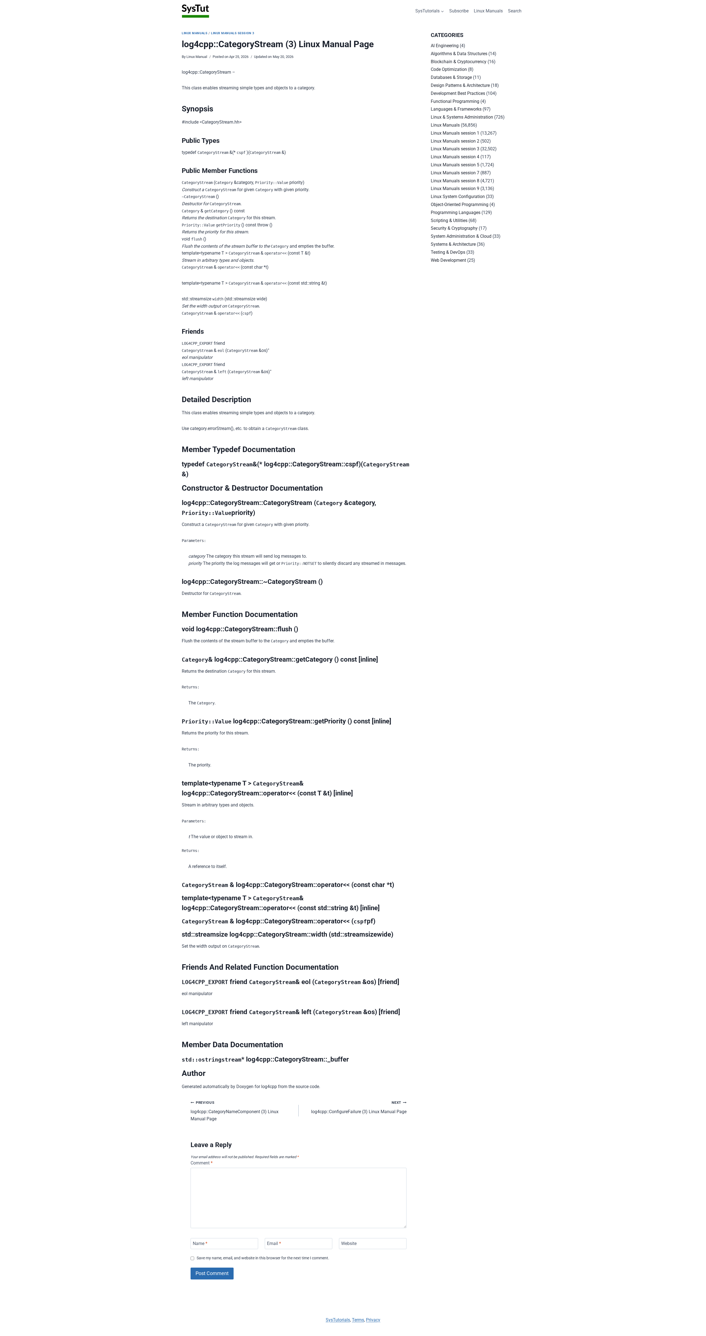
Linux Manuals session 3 (232, 33)
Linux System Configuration (458, 196)
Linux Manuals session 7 (455, 172)
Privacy (373, 1319)
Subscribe (459, 11)
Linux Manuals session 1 (455, 133)
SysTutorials (338, 1319)
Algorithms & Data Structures (459, 53)
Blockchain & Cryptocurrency (458, 61)
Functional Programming (455, 101)
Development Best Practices (458, 93)
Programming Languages (455, 212)
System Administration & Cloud (461, 236)
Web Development (448, 260)
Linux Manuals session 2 (455, 141)
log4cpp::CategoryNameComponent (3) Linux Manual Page (235, 1110)
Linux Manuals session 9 (455, 188)
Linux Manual (196, 57)
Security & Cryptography (454, 228)
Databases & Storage (451, 77)
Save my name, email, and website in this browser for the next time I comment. (263, 1258)
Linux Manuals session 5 (455, 164)
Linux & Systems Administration (462, 117)
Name (200, 1243)
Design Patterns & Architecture (460, 85)
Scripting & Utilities (449, 220)
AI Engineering (445, 45)
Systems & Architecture (453, 244)
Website (349, 1243)
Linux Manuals (488, 11)
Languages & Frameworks (456, 109)
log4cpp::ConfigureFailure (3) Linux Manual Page (359, 1107)
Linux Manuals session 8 (455, 180)
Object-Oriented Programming (459, 204)
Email (274, 1243)
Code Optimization (449, 69)
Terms (358, 1319)
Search (515, 11)
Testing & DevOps (448, 252)
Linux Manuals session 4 (455, 156)
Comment (202, 1163)
